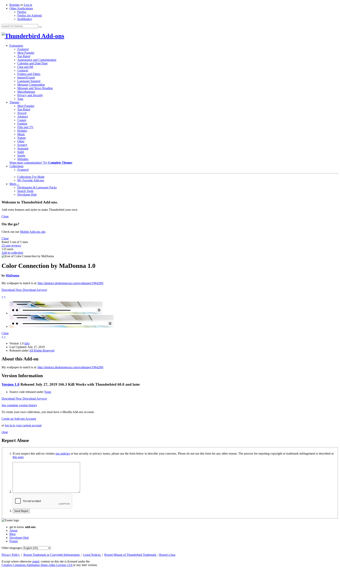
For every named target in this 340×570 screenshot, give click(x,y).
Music (21, 134)
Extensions (16, 45)
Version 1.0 (10, 384)
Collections (16, 166)
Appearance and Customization (36, 59)
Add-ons (52, 35)
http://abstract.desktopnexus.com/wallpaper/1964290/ (70, 283)
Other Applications (21, 8)
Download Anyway (35, 289)
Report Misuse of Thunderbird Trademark (130, 554)
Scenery (22, 145)
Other (20, 141)
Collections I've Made (30, 176)
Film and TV (25, 127)
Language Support (28, 81)
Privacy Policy (11, 554)
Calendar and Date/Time (32, 63)
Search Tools (25, 191)
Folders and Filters (28, 74)
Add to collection (12, 252)
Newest (21, 113)
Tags (20, 98)
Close (5, 216)
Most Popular (25, 52)
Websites (22, 159)
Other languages (12, 548)
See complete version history (19, 405)
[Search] (40, 27)
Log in (28, 4)
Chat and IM (25, 67)
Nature (21, 137)
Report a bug (167, 554)
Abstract (22, 116)
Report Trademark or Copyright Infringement (51, 554)
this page (18, 457)
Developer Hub (27, 194)
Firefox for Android (29, 15)
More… (14, 184)
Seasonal (22, 148)
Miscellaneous (26, 91)
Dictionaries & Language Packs (37, 187)
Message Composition (31, 84)
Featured (23, 49)
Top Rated (23, 56)
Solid (20, 152)
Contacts (22, 70)
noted (35, 561)
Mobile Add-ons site (32, 231)
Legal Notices (92, 554)
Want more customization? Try (40, 162)
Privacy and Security (30, 95)
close (5, 432)
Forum (13, 541)
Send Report (21, 511)
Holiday (22, 130)
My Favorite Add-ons (30, 180)
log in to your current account (23, 425)
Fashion (22, 123)
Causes (21, 120)
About (13, 530)
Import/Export (26, 77)
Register (14, 4)
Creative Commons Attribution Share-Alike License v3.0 (37, 565)
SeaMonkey (24, 19)
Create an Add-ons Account (19, 418)
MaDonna (12, 275)
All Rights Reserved (41, 350)
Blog (12, 534)
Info (27, 343)
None (47, 392)
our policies (62, 453)
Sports (21, 155)
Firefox (21, 12)
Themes (14, 102)
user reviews (11, 245)
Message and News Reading (35, 88)
